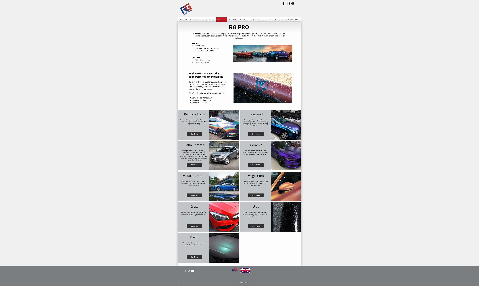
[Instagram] (288, 3)
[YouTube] (293, 3)
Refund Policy (244, 283)
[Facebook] (284, 3)
